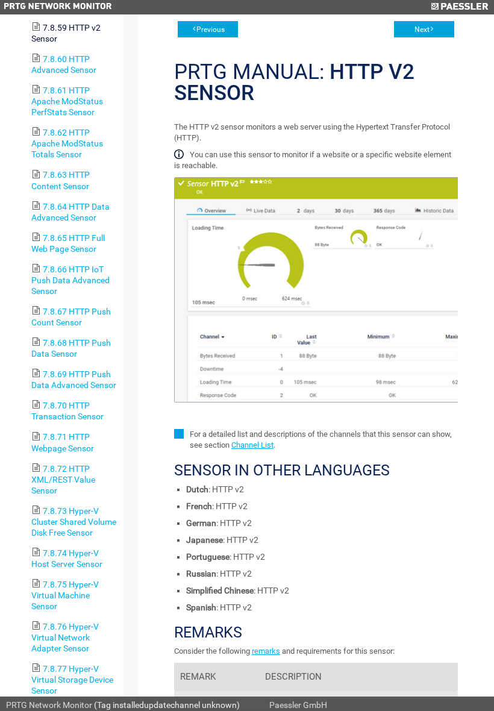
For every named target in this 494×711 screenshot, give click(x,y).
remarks (266, 651)
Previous (210, 29)
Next (422, 29)
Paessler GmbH (298, 705)
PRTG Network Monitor (49, 705)
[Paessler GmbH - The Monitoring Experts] (459, 7)
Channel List (252, 444)
